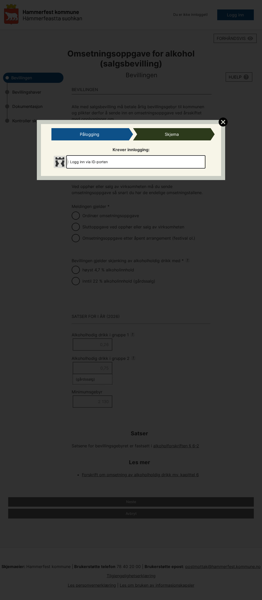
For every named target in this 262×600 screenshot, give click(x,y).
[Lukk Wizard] (223, 122)
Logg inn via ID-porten (89, 162)
